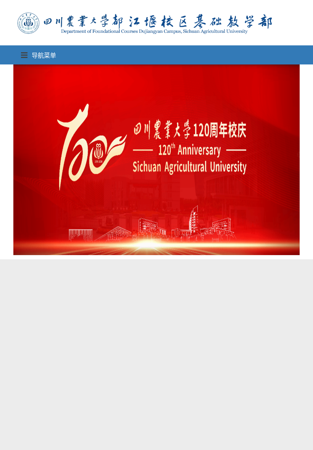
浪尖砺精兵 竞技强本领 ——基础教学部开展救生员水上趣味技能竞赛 (110, 400)
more (290, 383)
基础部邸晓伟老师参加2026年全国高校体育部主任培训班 (89, 441)
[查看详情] (285, 424)
